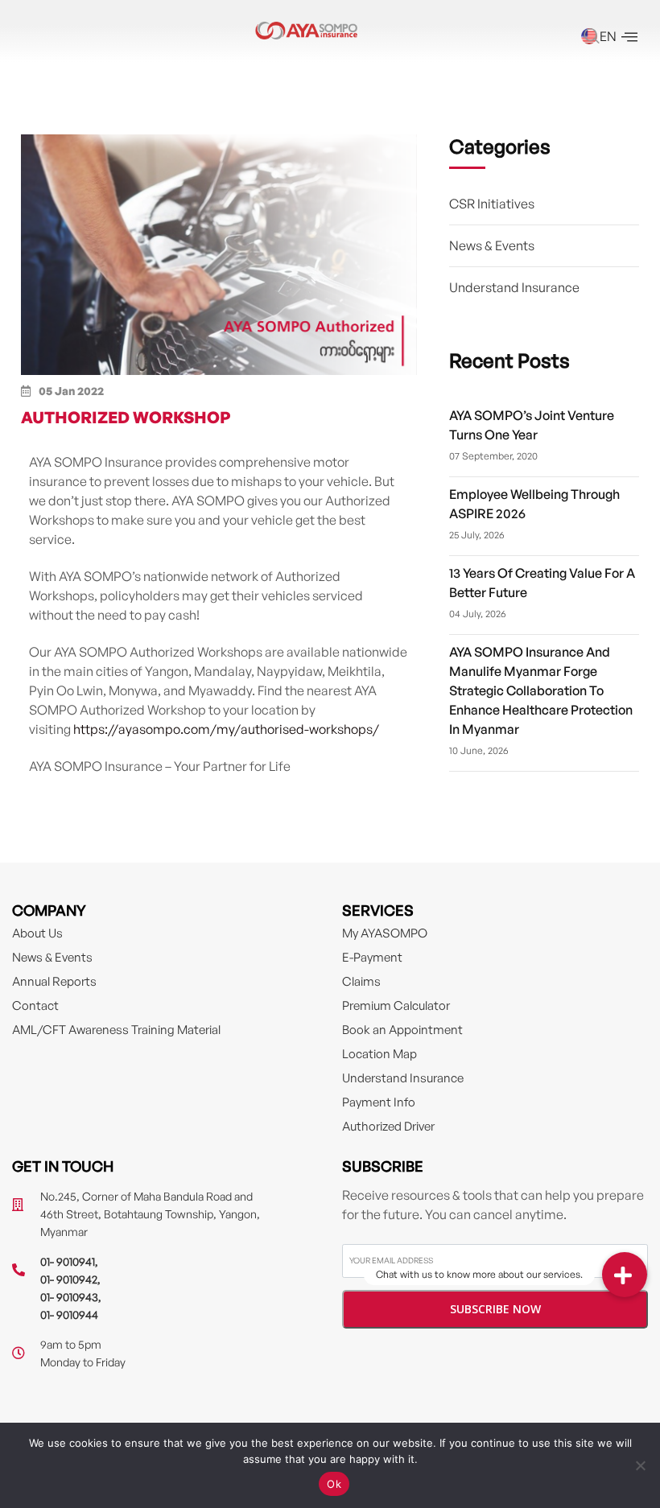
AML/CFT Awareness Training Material (116, 1029)
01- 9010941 (67, 1261)
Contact (35, 1005)
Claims (361, 981)
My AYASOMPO (384, 933)
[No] (640, 1465)
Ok (334, 1483)
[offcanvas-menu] (629, 37)
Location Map (379, 1053)
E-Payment (372, 957)
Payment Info (378, 1102)
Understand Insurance (514, 287)
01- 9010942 (68, 1279)
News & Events (491, 245)
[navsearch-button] (592, 37)
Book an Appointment (402, 1029)
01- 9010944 (69, 1314)
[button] (624, 1274)
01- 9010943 (69, 1297)
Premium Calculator (396, 1005)
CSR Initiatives (491, 204)
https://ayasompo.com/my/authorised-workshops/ (226, 729)
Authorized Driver (388, 1126)
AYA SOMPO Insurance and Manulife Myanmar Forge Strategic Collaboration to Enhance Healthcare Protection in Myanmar (541, 690)
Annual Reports (54, 981)
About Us (37, 933)
